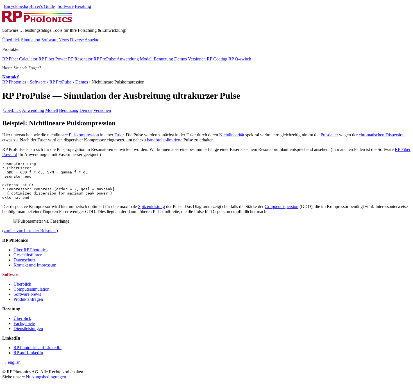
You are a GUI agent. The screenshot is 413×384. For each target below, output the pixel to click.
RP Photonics (14, 82)
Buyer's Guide (42, 6)
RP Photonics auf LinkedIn (37, 347)
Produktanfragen (28, 299)
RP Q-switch (239, 59)
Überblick (11, 39)
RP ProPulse (105, 59)
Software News (55, 39)
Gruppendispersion (281, 206)
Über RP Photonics (30, 249)
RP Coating (217, 59)
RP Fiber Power (52, 59)
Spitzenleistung (151, 206)
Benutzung (163, 59)
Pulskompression (84, 134)
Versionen (197, 59)
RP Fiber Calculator (19, 59)
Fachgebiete (24, 323)
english (14, 362)
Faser (119, 134)
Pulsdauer (329, 134)
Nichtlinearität (231, 134)
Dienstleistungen (28, 328)
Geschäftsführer (27, 254)
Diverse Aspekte (84, 39)
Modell (146, 59)
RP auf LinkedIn (28, 352)
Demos (180, 59)
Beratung (83, 6)
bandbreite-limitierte (164, 139)
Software (66, 6)
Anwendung (128, 59)
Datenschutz (24, 259)
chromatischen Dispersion (382, 134)
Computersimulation (31, 289)
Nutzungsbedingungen (46, 376)
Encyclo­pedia (16, 6)
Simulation (30, 39)
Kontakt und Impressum (34, 265)
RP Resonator (80, 59)
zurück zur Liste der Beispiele (30, 230)
